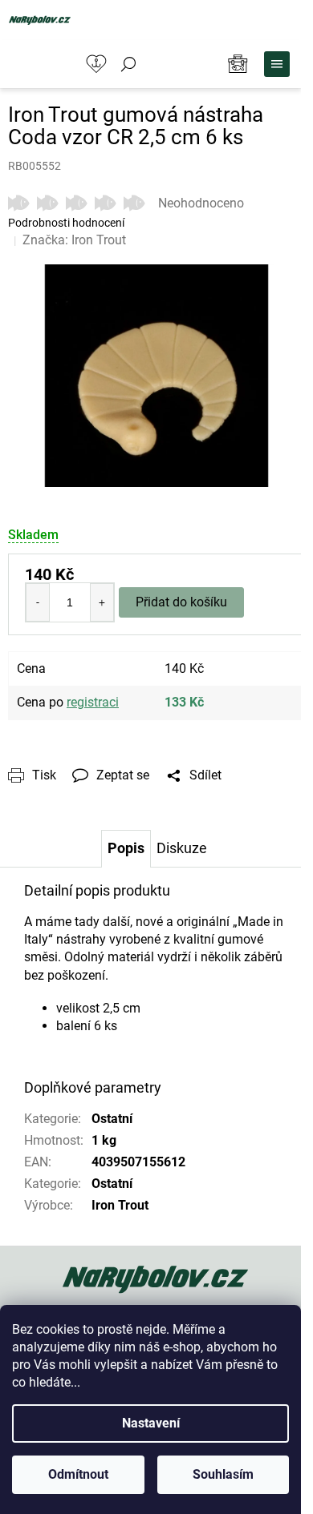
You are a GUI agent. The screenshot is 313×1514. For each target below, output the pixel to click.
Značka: (74, 240)
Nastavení (151, 1423)
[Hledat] (128, 64)
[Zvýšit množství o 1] (102, 602)
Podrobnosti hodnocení (66, 222)
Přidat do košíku (181, 602)
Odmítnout (78, 1474)
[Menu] (277, 64)
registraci (93, 702)
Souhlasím (223, 1474)
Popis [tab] (126, 848)
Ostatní (111, 1118)
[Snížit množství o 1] (38, 602)
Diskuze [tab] (181, 848)
